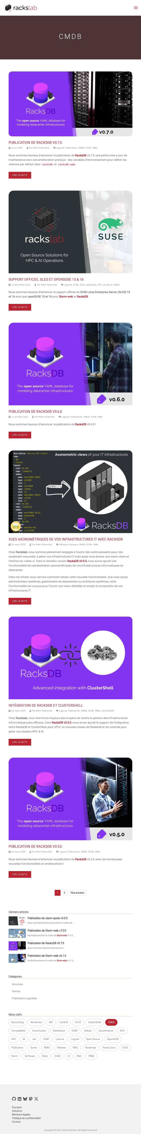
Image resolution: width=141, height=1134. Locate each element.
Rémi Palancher (41, 148)
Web (79, 1056)
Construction (39, 1030)
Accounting (17, 1022)
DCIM (88, 148)
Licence (60, 1039)
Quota (33, 1047)
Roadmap (90, 1047)
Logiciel (60, 148)
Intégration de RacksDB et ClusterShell (46, 705)
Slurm (109, 285)
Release (73, 544)
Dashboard (59, 1030)
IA (104, 285)
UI (69, 1056)
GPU (122, 1030)
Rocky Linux (109, 1047)
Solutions (17, 1111)
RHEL (75, 1047)
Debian (88, 1030)
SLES (82, 285)
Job (34, 1039)
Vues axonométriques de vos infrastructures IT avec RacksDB (66, 539)
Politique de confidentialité (26, 1118)
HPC (99, 285)
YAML (94, 148)
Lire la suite (20, 175)
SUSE (76, 285)
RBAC (47, 1047)
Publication (71, 148)
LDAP (46, 1039)
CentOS (64, 1022)
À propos (17, 1107)
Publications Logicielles (24, 998)
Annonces (17, 984)
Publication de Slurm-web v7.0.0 (47, 930)
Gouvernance (106, 1030)
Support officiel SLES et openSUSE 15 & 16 (46, 279)
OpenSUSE (113, 1039)
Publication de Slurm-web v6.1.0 (47, 955)
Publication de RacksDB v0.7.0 (35, 143)
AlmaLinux (36, 1022)
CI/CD (78, 1022)
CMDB (81, 148)
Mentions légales (21, 1114)
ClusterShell (108, 711)
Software (63, 544)
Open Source (93, 1039)
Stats (45, 1056)
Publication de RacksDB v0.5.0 (35, 846)
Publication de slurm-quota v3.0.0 (48, 918)
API (51, 1022)
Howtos (16, 991)
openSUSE (91, 285)
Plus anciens (77, 892)
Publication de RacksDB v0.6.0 (35, 411)
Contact (16, 1121)
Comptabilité (18, 1030)
